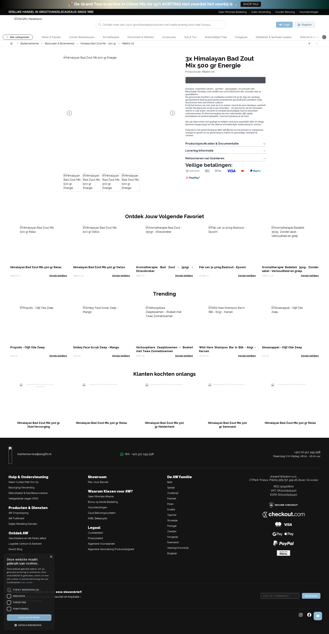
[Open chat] (318, 616)
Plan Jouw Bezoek (98, 482)
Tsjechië (171, 515)
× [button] (51, 557)
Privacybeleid (95, 538)
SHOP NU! (250, 4)
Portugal (171, 526)
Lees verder (27, 582)
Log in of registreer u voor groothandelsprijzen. (225, 80)
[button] (29, 625)
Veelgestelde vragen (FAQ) (23, 498)
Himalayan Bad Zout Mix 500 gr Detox (99, 267)
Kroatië (171, 509)
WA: (139, 454)
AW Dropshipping (18, 513)
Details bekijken (58, 276)
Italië (169, 482)
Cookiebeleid (95, 532)
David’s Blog (15, 549)
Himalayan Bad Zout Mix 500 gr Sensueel (227, 424)
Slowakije (172, 520)
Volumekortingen (97, 507)
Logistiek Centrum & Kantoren (25, 543)
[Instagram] (300, 615)
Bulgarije (172, 553)
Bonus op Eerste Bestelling (103, 502)
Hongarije (172, 537)
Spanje (171, 487)
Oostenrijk (172, 493)
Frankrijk (171, 498)
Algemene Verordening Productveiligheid (111, 549)
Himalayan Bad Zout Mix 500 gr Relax (36, 267)
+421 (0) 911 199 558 (307, 452)
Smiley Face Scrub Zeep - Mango (96, 347)
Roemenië (173, 542)
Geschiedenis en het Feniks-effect (27, 538)
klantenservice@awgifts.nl (34, 454)
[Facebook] (309, 615)
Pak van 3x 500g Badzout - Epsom (222, 267)
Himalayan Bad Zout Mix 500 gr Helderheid (164, 424)
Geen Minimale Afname (101, 496)
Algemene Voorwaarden (101, 543)
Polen (170, 504)
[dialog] (29, 592)
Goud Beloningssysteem (101, 513)
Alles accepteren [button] (29, 617)
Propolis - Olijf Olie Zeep (27, 347)
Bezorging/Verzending (21, 487)
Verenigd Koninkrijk (178, 547)
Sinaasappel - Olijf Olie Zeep (282, 347)
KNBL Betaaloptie (97, 518)
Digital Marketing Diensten (23, 524)
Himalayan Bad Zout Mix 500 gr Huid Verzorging (38, 424)
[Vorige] (309, 43)
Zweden (171, 531)
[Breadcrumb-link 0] (11, 43)
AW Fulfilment (16, 518)
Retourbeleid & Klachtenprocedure (28, 493)
